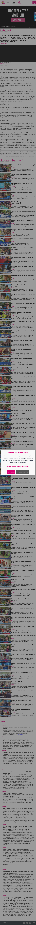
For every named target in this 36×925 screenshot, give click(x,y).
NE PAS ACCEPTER (22, 472)
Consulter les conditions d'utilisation (18, 466)
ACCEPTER (11, 472)
